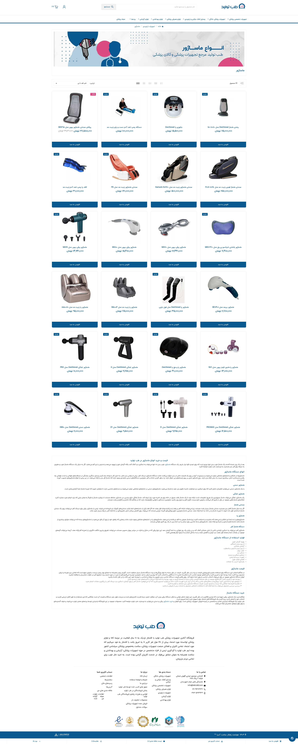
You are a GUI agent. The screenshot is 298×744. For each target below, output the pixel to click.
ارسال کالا (143, 676)
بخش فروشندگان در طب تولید (135, 690)
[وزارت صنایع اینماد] (124, 721)
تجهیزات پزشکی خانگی (162, 676)
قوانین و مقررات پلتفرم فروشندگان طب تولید (132, 695)
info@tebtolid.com (195, 685)
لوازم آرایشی (166, 696)
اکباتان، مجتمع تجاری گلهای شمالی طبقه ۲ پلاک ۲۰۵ (189, 677)
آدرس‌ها (109, 687)
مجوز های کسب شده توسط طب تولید (133, 687)
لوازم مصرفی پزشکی (163, 689)
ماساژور (167, 464)
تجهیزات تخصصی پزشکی (161, 685)
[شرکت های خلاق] (174, 721)
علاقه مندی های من (104, 690)
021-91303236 (197, 689)
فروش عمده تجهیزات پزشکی (136, 703)
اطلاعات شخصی (106, 676)
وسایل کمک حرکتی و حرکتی (163, 681)
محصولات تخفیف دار (139, 700)
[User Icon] (64, 6)
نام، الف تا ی (71, 83)
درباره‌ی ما (143, 683)
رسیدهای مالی (106, 683)
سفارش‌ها (108, 680)
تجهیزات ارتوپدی (164, 693)
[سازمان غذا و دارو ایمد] (149, 721)
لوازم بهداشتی (165, 700)
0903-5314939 (197, 693)
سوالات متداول (141, 707)
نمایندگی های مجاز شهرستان (191, 682)
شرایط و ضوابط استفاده (138, 680)
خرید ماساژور (168, 601)
